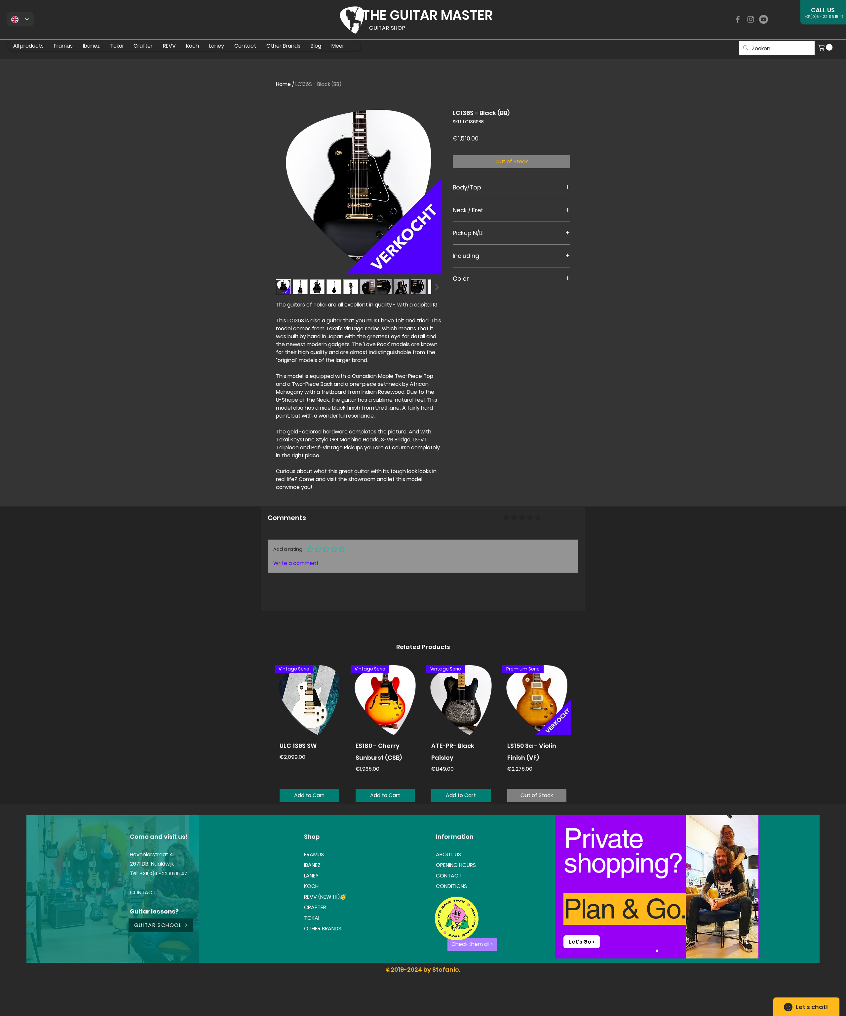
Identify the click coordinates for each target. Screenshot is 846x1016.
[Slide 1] (657, 951)
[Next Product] (581, 700)
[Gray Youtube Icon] (763, 19)
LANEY (311, 875)
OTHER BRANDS (322, 928)
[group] (423, 736)
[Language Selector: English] (20, 19)
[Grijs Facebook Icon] (737, 19)
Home (283, 84)
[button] (826, 47)
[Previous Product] (265, 700)
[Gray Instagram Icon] (750, 19)
